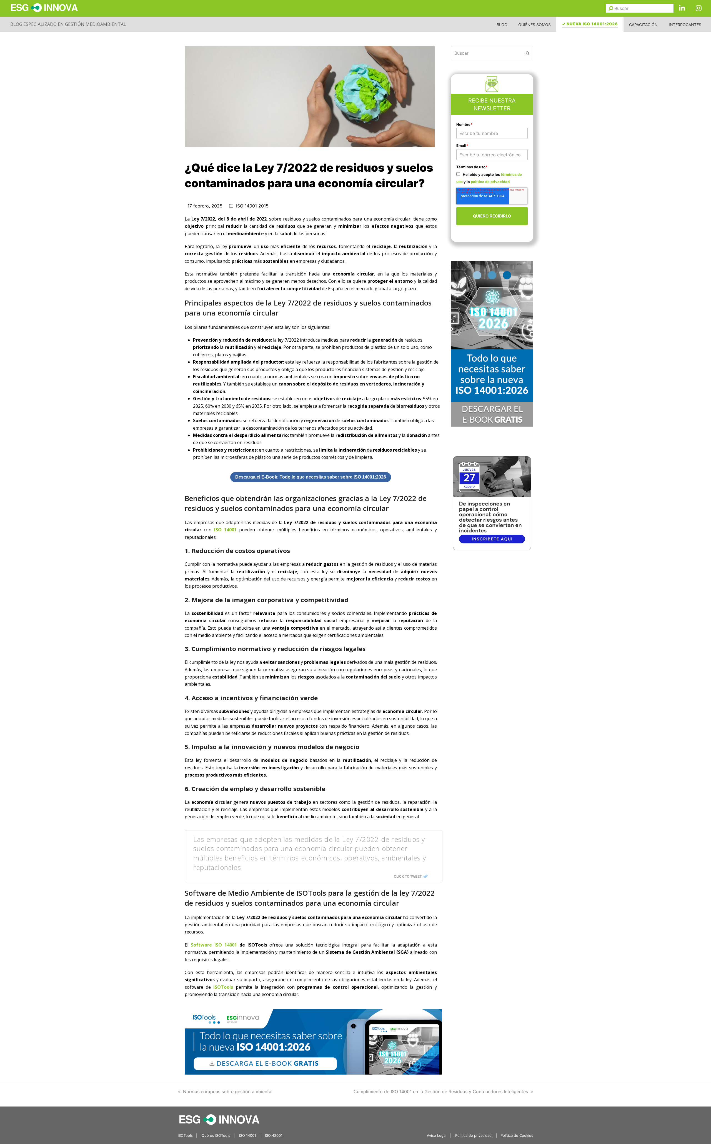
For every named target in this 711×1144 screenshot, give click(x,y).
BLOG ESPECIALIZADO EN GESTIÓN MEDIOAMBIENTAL (68, 24)
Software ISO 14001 (214, 945)
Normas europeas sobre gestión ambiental (227, 1091)
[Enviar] (611, 8)
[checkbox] (492, 178)
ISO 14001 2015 (252, 206)
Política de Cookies (516, 1135)
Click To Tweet (408, 876)
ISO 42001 (273, 1135)
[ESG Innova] (219, 1119)
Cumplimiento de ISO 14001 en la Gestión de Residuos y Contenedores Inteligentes (441, 1091)
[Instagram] (698, 8)
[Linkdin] (682, 8)
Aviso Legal (436, 1135)
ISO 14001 (225, 530)
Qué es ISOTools (216, 1135)
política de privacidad (490, 181)
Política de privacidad (474, 1135)
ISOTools (223, 987)
